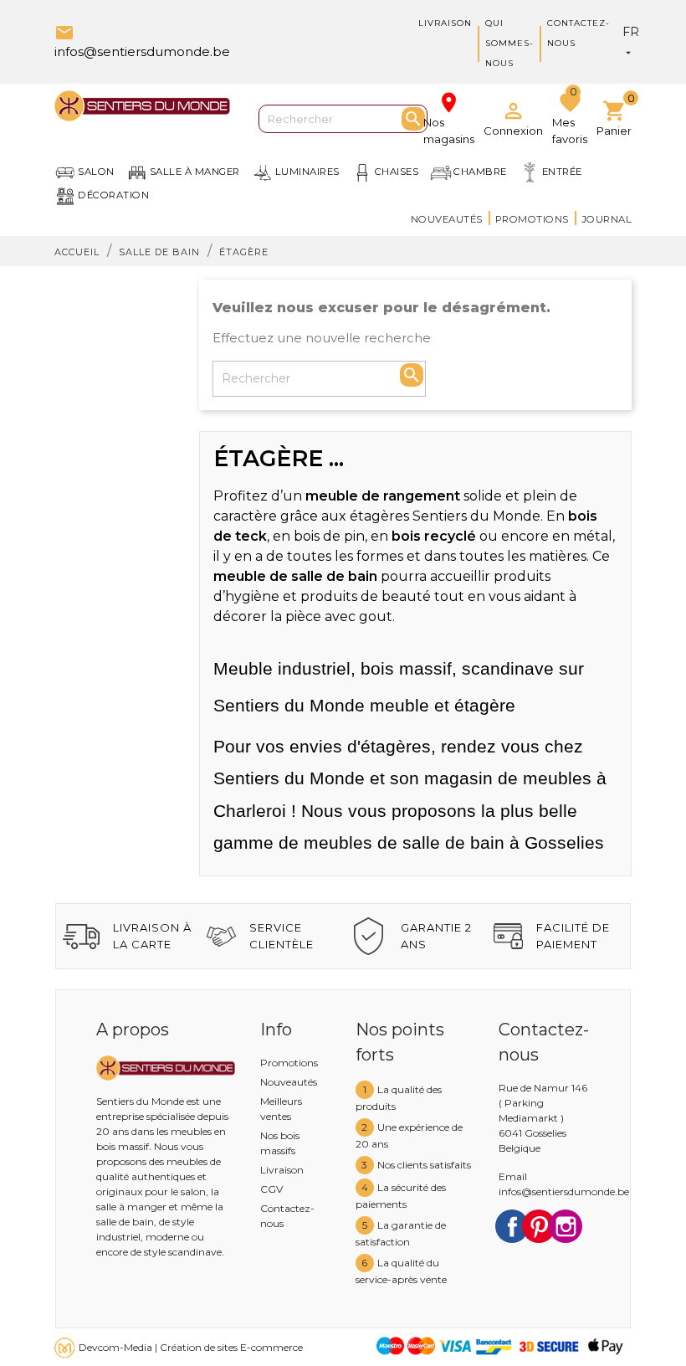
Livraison (445, 23)
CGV (271, 1189)
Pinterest (538, 1226)
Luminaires (307, 171)
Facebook (512, 1226)
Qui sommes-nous (509, 43)
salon (96, 171)
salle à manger (195, 171)
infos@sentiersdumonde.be (564, 1191)
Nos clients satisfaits (424, 1164)
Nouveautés (447, 219)
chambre (480, 171)
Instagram (565, 1226)
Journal (606, 219)
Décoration (113, 195)
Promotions (532, 219)
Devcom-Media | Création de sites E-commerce (191, 1347)
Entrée (562, 171)
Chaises (397, 171)
